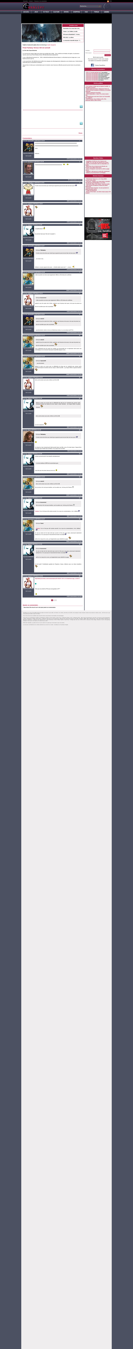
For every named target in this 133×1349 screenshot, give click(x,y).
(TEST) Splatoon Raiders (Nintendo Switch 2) (97, 89)
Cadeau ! (37, 511)
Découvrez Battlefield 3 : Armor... (71, 34)
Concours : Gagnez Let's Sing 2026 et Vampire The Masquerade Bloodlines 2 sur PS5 (98, 182)
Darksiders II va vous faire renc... (71, 28)
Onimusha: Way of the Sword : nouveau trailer (98, 184)
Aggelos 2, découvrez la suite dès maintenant (97, 171)
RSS (110, 1)
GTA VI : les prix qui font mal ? (93, 72)
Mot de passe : (89, 52)
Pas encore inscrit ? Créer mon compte (98, 59)
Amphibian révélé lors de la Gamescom (96, 161)
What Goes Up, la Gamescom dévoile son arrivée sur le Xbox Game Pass (96, 167)
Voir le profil (28, 156)
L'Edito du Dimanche (91, 190)
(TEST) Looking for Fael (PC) (93, 92)
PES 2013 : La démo (68, 37)
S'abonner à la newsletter (40, 1)
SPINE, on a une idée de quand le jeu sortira (97, 162)
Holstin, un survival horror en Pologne (95, 172)
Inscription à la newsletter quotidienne (98, 60)
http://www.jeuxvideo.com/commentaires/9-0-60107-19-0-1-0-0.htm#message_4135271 (57, 578)
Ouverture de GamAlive (92, 73)
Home (80, 133)
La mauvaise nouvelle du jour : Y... (72, 40)
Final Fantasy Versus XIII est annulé (36, 48)
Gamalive (25, 1)
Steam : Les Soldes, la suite (70, 31)
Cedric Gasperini (51, 45)
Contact (31, 1)
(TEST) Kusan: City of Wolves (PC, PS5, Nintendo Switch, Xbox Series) (96, 99)
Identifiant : (88, 50)
